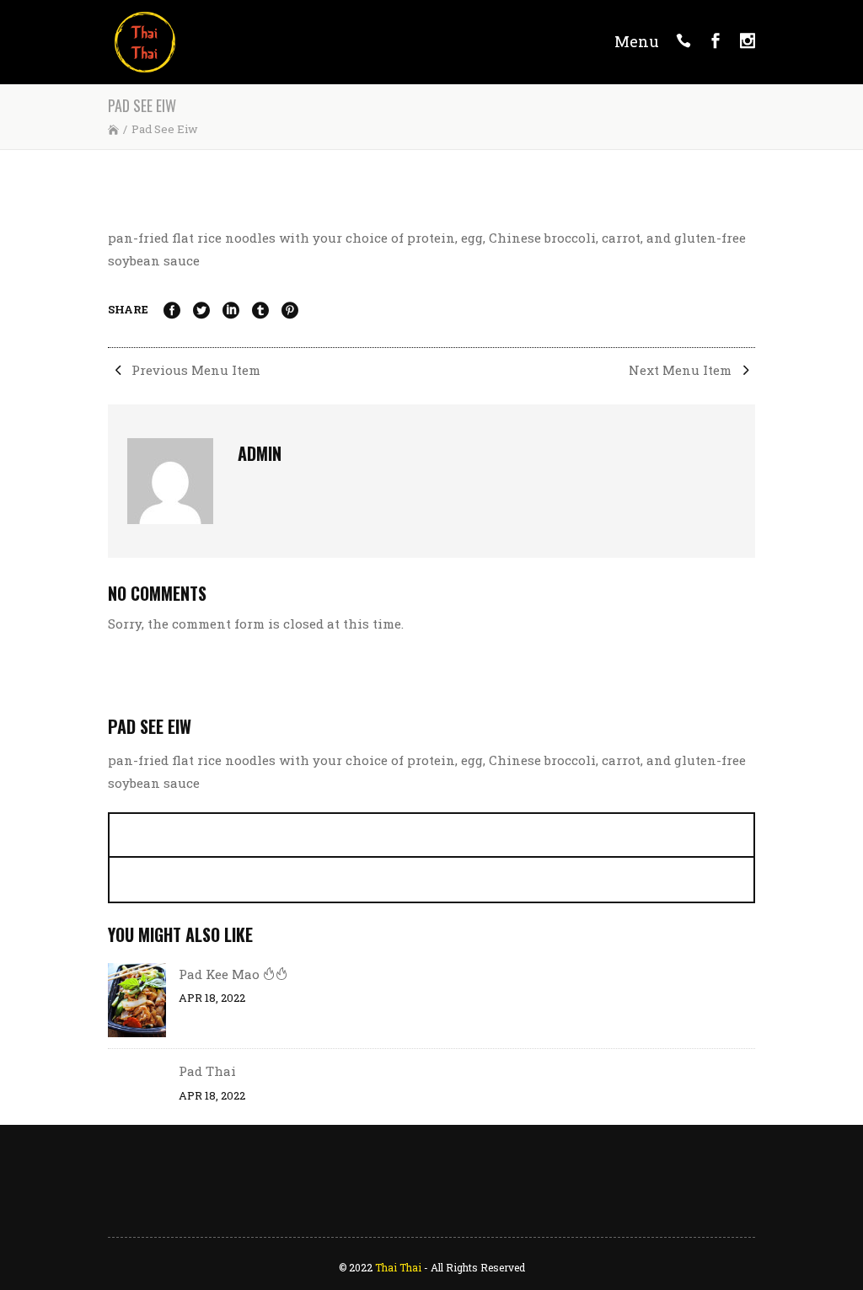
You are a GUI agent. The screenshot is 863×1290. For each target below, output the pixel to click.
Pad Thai (207, 1071)
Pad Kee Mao (221, 974)
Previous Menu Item (194, 369)
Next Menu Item (682, 369)
